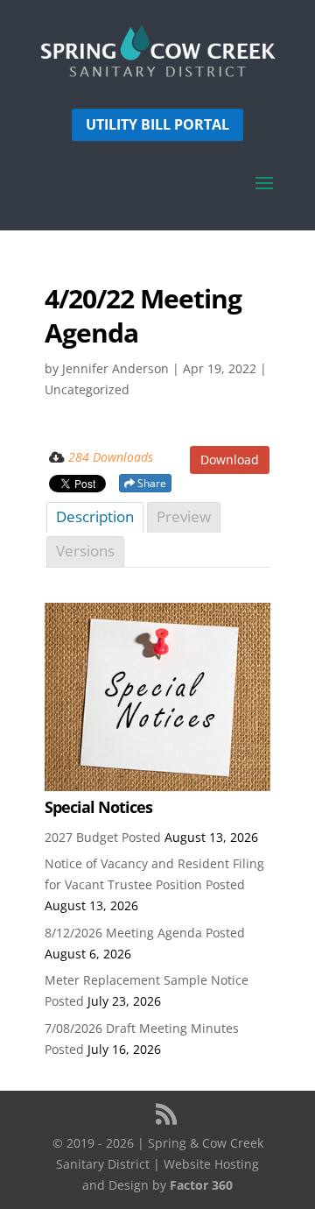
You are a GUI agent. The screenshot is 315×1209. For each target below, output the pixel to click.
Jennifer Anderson (115, 368)
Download (229, 459)
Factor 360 (201, 1185)
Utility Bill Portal (157, 124)
